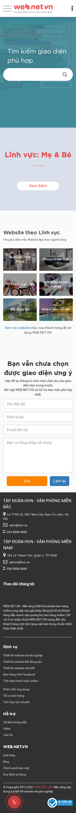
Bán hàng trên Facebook (19, 674)
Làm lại (59, 481)
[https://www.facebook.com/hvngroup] (38, 590)
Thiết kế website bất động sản (22, 661)
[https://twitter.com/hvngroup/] (38, 599)
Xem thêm (38, 186)
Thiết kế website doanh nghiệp (23, 655)
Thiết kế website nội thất (19, 668)
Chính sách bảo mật (16, 768)
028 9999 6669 (17, 568)
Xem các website (17, 328)
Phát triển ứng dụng (16, 689)
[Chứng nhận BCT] (60, 803)
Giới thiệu (9, 755)
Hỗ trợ (9, 713)
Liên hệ (7, 735)
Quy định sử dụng (14, 774)
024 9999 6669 (17, 532)
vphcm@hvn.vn (19, 562)
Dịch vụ (10, 646)
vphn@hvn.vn (18, 525)
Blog (6, 761)
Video (7, 728)
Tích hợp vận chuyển (16, 702)
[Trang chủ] (33, 7)
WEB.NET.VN (15, 746)
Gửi (27, 481)
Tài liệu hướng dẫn (15, 722)
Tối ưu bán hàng (13, 695)
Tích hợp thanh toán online (20, 680)
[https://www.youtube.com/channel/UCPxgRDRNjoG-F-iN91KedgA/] (38, 595)
